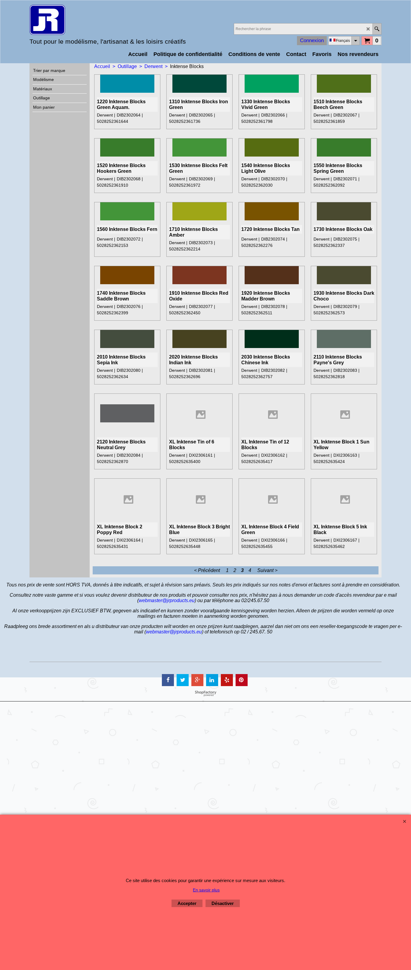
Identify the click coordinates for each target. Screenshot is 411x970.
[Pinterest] (242, 680)
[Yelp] (227, 680)
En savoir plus (206, 890)
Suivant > (267, 570)
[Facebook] (168, 680)
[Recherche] (376, 28)
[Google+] (197, 680)
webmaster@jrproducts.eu (167, 600)
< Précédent (207, 570)
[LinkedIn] (212, 680)
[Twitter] (183, 680)
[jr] (82, 20)
